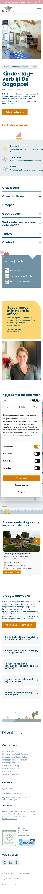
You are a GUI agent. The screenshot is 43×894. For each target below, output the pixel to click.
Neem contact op (9, 819)
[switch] (37, 454)
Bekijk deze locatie (12, 572)
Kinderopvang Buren (11, 763)
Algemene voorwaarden (13, 878)
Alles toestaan (21, 478)
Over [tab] (35, 407)
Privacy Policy (8, 873)
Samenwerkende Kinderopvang (25, 834)
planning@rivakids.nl (14, 793)
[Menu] (37, 9)
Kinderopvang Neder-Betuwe (15, 757)
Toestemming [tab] (8, 407)
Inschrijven (7, 772)
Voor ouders (32, 2)
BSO (18, 89)
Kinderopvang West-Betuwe (15, 754)
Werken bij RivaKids (11, 2)
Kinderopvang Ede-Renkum (14, 760)
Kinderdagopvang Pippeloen (16, 553)
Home (6, 66)
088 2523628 (11, 788)
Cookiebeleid (24, 873)
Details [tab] (22, 407)
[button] (37, 541)
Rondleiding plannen (11, 769)
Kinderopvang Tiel (10, 751)
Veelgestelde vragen (11, 766)
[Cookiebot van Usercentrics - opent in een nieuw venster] (30, 400)
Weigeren (21, 492)
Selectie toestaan (21, 485)
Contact (22, 2)
